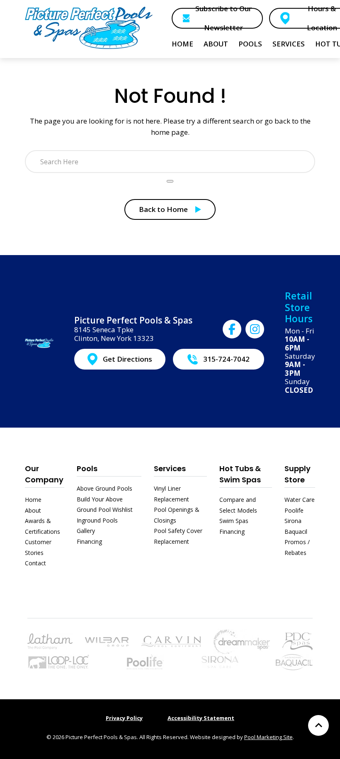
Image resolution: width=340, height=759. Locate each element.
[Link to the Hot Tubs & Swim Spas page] (242, 640)
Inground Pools (97, 520)
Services (170, 468)
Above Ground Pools (104, 488)
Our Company (44, 474)
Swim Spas (233, 521)
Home (33, 500)
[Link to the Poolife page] (145, 661)
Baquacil (295, 531)
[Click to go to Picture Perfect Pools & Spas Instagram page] (254, 329)
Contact (35, 563)
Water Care (299, 500)
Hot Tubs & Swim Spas (240, 474)
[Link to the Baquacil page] (294, 661)
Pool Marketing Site (268, 737)
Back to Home (163, 209)
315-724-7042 (226, 359)
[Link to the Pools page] (50, 640)
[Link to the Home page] (89, 27)
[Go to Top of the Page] (318, 725)
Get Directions (127, 359)
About (33, 510)
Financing (89, 541)
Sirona (292, 521)
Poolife (294, 510)
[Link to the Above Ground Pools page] (107, 641)
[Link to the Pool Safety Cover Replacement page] (58, 661)
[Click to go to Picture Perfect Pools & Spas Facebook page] (232, 329)
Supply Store (297, 474)
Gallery (86, 531)
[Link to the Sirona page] (220, 661)
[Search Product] (170, 181)
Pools (87, 468)
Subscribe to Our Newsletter (223, 18)
